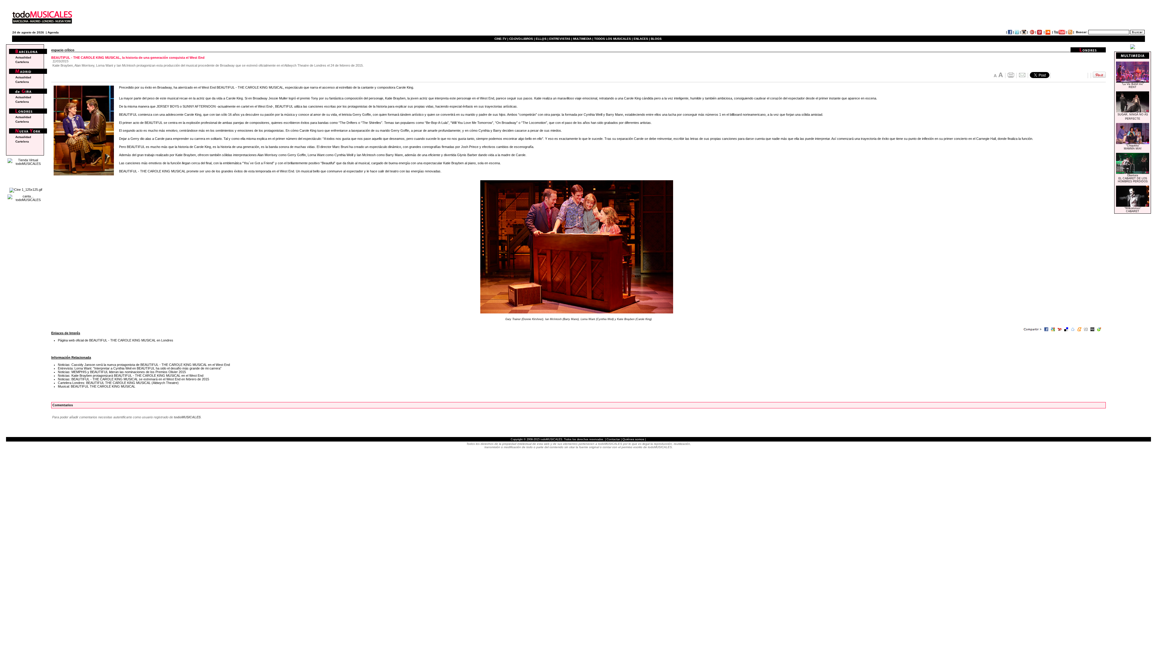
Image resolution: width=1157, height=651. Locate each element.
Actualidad (23, 57)
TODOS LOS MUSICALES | (613, 38)
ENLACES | (642, 38)
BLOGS (656, 38)
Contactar (613, 439)
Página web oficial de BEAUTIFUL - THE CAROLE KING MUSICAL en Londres (115, 340)
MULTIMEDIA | (583, 38)
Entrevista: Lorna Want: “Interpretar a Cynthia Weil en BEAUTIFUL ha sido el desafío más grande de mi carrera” (139, 368)
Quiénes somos (633, 439)
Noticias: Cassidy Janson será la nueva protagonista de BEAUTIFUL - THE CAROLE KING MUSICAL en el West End (144, 364)
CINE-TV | (501, 38)
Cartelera (22, 62)
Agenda (53, 32)
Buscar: (1081, 32)
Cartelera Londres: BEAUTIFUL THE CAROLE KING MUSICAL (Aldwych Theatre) (118, 383)
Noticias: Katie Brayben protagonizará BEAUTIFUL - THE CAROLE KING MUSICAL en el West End (130, 375)
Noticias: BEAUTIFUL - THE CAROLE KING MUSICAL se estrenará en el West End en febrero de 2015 (133, 379)
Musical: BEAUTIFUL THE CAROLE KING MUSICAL (96, 386)
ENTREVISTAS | (560, 38)
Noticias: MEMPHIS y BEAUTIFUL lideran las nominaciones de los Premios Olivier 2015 (122, 372)
